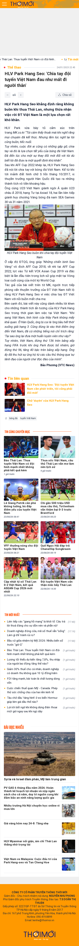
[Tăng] (21, 95)
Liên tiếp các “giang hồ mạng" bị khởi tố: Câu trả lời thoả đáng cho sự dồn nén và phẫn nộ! (41, 623)
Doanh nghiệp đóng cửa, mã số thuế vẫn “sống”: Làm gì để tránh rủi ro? (41, 633)
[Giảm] (7, 95)
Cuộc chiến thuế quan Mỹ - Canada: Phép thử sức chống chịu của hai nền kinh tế (41, 690)
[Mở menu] (4, 4)
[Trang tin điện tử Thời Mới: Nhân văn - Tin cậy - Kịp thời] (22, 4)
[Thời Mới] (39, 935)
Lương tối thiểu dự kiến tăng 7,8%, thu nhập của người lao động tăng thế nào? (41, 661)
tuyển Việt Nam (28, 418)
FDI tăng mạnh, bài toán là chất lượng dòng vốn (41, 680)
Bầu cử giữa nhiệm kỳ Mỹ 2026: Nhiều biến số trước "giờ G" (41, 642)
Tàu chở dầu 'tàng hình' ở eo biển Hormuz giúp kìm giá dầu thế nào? (41, 699)
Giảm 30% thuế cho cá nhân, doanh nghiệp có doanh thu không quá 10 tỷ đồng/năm (41, 671)
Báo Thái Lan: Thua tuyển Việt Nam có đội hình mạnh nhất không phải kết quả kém (41, 652)
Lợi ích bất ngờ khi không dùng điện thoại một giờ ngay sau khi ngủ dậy (41, 709)
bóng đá (13, 418)
